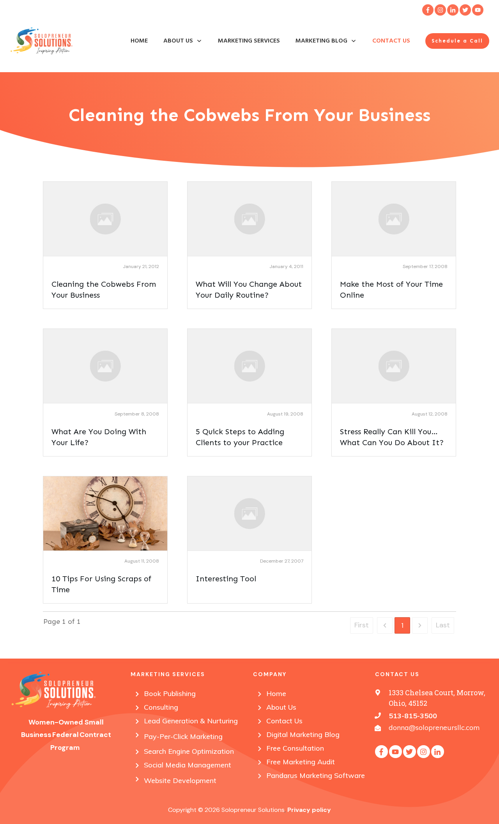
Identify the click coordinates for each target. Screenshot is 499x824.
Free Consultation (295, 748)
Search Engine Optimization (189, 751)
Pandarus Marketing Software (315, 775)
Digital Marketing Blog (303, 734)
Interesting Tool (226, 578)
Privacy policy (309, 810)
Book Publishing (170, 693)
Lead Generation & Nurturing (191, 720)
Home (276, 693)
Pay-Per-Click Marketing (183, 736)
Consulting (161, 707)
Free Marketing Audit (300, 761)
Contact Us (284, 720)
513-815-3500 (413, 715)
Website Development (180, 780)
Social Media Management (187, 764)
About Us (281, 707)
